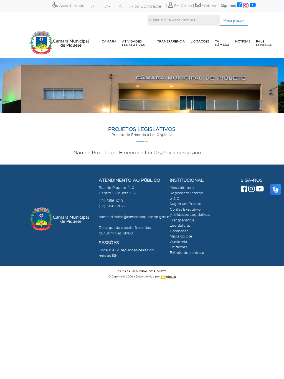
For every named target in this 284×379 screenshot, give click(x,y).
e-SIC (174, 198)
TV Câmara (222, 43)
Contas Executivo (185, 209)
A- (108, 6)
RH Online (182, 6)
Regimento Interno (186, 193)
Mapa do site (181, 236)
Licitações (178, 247)
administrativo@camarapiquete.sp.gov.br (135, 217)
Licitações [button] (200, 41)
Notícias (242, 41)
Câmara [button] (109, 41)
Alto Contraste (145, 6)
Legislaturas (180, 225)
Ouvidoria (178, 242)
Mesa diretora (182, 188)
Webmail (209, 6)
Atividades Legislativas (133, 43)
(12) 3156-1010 (111, 201)
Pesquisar (233, 20)
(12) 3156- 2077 (112, 206)
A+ (94, 6)
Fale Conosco (264, 43)
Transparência (171, 41)
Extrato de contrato (187, 253)
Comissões (179, 231)
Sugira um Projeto (185, 204)
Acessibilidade (71, 6)
